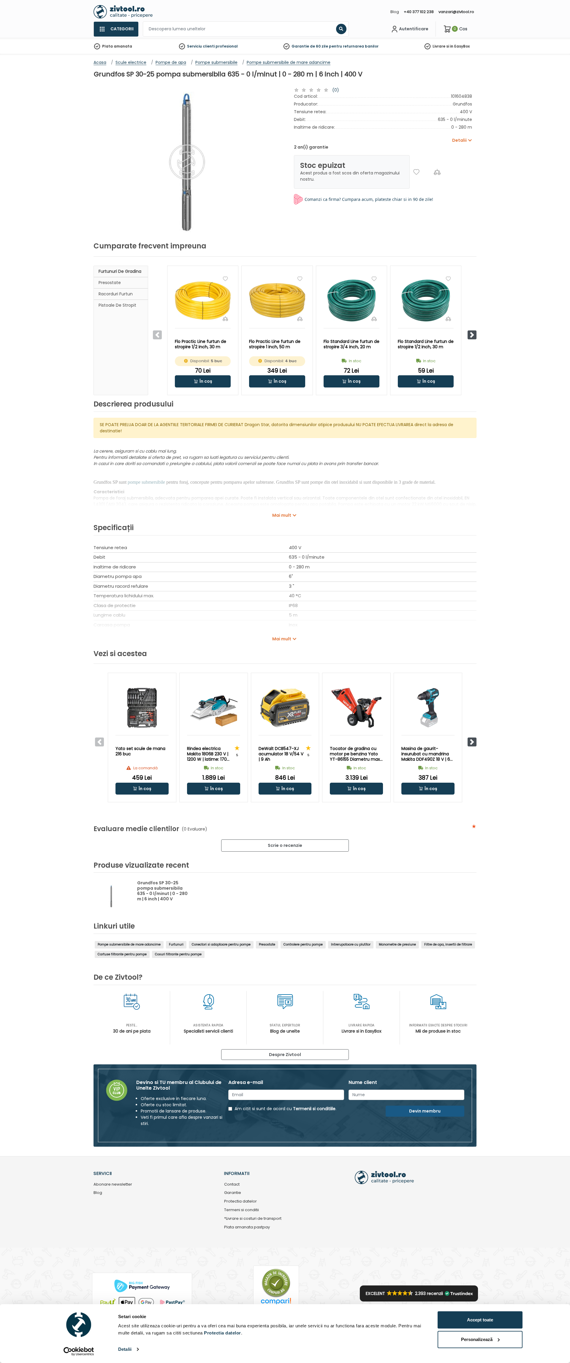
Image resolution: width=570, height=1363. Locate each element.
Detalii (125, 1349)
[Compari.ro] (276, 1303)
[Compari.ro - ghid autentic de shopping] (276, 1282)
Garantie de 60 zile (310, 46)
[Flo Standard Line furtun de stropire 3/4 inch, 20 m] (351, 301)
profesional (227, 46)
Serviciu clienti (201, 46)
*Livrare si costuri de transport (252, 1218)
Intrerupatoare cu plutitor (350, 944)
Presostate (110, 283)
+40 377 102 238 (419, 12)
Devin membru (425, 1111)
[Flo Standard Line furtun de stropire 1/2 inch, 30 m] (426, 301)
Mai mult (281, 515)
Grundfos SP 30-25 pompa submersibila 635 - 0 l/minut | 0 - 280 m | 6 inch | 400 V (162, 891)
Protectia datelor (240, 1201)
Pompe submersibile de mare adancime (129, 944)
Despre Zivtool (285, 1055)
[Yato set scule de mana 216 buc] (142, 708)
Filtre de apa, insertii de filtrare (448, 944)
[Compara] (437, 172)
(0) (335, 90)
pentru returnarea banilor (354, 46)
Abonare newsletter (113, 1184)
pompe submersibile (146, 482)
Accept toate (480, 1319)
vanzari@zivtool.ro (456, 12)
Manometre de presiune (397, 944)
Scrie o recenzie (285, 845)
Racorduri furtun (116, 294)
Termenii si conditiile (314, 1109)
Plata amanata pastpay (247, 1227)
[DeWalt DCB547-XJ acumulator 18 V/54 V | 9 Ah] (285, 708)
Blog (394, 12)
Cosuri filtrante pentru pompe (178, 954)
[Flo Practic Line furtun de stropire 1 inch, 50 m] (277, 301)
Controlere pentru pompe (303, 944)
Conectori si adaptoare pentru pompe (221, 944)
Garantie (232, 1192)
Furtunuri (176, 944)
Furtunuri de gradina (120, 271)
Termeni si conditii (241, 1210)
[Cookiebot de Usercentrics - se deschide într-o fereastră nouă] (79, 1351)
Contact (232, 1184)
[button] (472, 334)
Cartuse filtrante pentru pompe (122, 954)
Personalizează (477, 1339)
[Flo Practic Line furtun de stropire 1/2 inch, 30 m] (203, 301)
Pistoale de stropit (117, 305)
